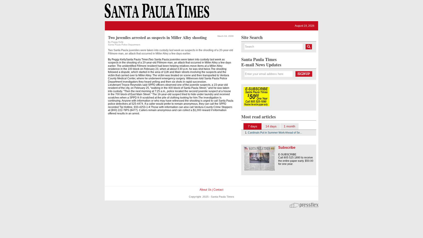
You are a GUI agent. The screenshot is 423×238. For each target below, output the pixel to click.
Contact (218, 189)
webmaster (304, 205)
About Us (206, 189)
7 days (252, 126)
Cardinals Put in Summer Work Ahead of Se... (275, 132)
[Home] (156, 12)
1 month (289, 126)
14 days (270, 126)
